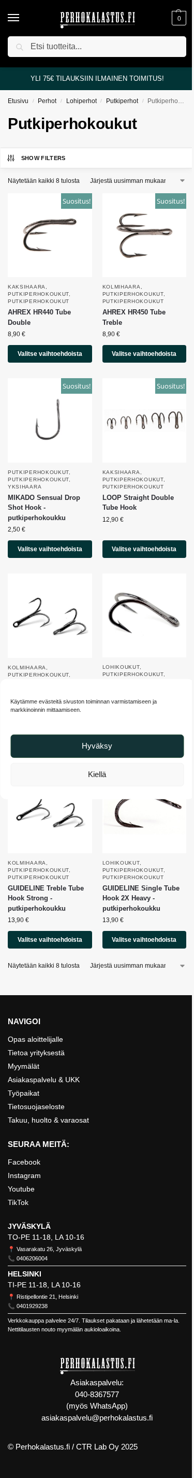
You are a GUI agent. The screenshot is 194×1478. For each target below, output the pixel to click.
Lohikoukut (121, 667)
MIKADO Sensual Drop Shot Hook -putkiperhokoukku (44, 508)
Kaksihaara (27, 287)
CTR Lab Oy (97, 1446)
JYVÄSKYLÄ (29, 1226)
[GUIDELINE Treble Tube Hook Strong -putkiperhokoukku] (50, 811)
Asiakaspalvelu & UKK (44, 1079)
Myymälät (23, 1066)
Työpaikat (23, 1093)
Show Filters (43, 158)
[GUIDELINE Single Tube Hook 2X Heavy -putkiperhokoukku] (144, 811)
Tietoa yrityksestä (36, 1053)
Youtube (21, 1189)
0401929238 (32, 1306)
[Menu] (23, 18)
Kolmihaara (121, 287)
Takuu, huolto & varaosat (48, 1120)
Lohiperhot (81, 101)
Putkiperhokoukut (38, 294)
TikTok (18, 1202)
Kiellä (97, 774)
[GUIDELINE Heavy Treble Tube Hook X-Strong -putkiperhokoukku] (50, 615)
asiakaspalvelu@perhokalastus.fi (97, 1417)
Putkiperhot (122, 101)
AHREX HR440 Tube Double (39, 317)
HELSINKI (24, 1274)
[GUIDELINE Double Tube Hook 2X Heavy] (144, 615)
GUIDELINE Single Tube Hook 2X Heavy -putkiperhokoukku (141, 898)
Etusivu (18, 101)
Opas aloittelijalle (35, 1039)
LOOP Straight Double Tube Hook (138, 503)
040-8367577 (97, 1394)
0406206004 (32, 1258)
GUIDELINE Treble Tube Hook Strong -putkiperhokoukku (46, 898)
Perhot (47, 101)
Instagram (24, 1175)
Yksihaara (24, 487)
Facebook (24, 1162)
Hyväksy (97, 745)
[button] (177, 18)
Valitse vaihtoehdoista (50, 353)
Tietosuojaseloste (36, 1106)
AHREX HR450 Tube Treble (134, 317)
